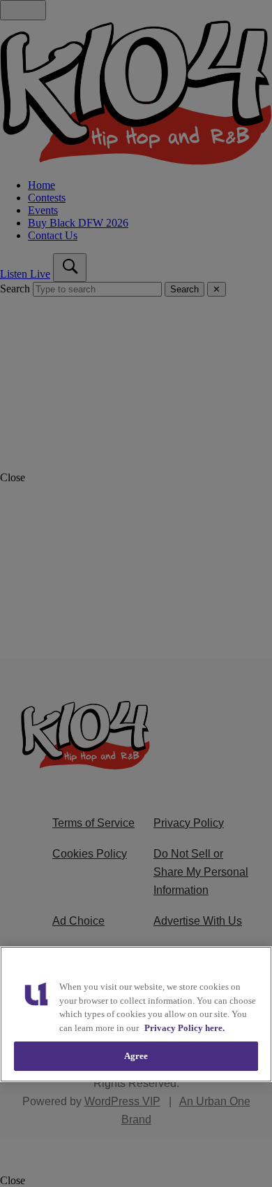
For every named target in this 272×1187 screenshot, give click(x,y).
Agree (136, 1056)
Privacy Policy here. (184, 1028)
